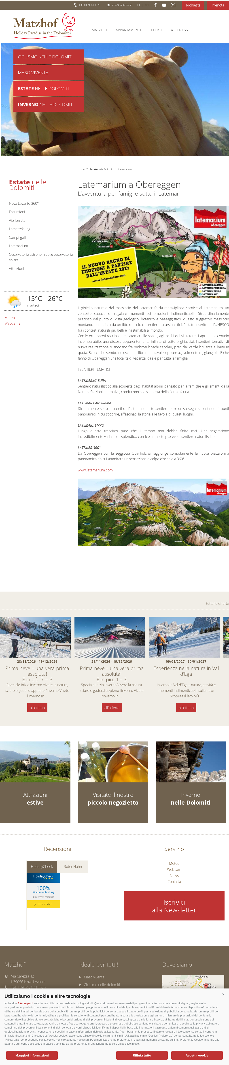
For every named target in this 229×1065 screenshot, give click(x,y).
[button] (223, 994)
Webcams (12, 323)
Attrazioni (16, 268)
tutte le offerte (217, 603)
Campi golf (17, 237)
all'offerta (37, 707)
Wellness (179, 30)
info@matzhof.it (122, 5)
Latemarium (18, 245)
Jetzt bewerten (43, 904)
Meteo (9, 317)
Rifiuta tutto (142, 1055)
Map (193, 987)
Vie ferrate (17, 220)
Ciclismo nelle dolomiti (102, 984)
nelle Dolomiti (43, 88)
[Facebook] (155, 5)
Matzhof (44, 26)
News (174, 875)
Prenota (218, 5)
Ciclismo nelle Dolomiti (45, 57)
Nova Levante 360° (24, 203)
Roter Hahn (73, 866)
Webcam (174, 869)
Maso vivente (33, 73)
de (139, 5)
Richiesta (193, 5)
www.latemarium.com (95, 470)
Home (81, 169)
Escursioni (17, 211)
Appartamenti (128, 30)
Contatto (174, 881)
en (146, 5)
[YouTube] (164, 5)
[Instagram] (173, 5)
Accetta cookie (197, 1055)
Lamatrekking (19, 228)
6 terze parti (25, 1003)
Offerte (155, 30)
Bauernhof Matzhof (43, 896)
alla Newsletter (174, 905)
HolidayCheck (42, 866)
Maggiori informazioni (32, 1055)
